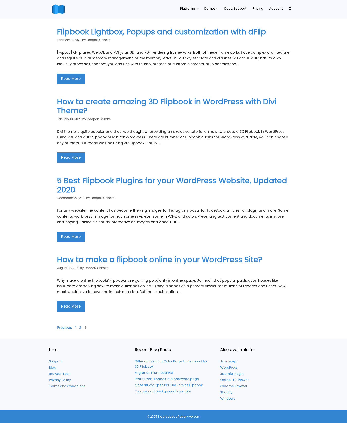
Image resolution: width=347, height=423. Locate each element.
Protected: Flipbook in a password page (167, 379)
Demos (209, 8)
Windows (227, 398)
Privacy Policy (60, 380)
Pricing (258, 8)
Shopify (226, 392)
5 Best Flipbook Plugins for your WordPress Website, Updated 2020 (172, 185)
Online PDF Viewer (234, 380)
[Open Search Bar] (290, 8)
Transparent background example (163, 391)
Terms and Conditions (67, 386)
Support (55, 361)
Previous (64, 327)
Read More (71, 78)
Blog (52, 367)
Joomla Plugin (231, 373)
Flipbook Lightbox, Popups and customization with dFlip (161, 31)
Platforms (188, 8)
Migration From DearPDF (154, 372)
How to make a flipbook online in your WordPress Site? (159, 259)
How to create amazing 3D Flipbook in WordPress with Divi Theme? (166, 106)
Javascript (229, 361)
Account (276, 8)
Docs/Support (235, 8)
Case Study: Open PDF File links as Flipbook (169, 385)
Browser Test (59, 373)
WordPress (228, 367)
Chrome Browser (233, 386)
